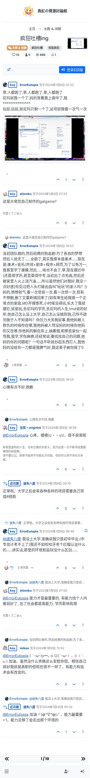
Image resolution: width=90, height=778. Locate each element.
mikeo (24, 648)
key (12, 85)
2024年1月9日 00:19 (56, 483)
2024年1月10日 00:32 (57, 707)
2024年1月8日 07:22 (59, 85)
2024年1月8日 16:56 (62, 427)
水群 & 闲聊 (19, 48)
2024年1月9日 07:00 (53, 590)
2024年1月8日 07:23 (53, 194)
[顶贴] (58, 179)
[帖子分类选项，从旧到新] (9, 69)
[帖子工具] (83, 179)
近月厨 (14, 483)
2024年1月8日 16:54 (59, 379)
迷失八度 (29, 483)
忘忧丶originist (30, 427)
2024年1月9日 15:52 (50, 648)
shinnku (26, 194)
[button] (6, 771)
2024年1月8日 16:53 (59, 246)
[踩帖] (74, 179)
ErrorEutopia (29, 85)
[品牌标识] (28, 11)
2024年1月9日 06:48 (59, 531)
